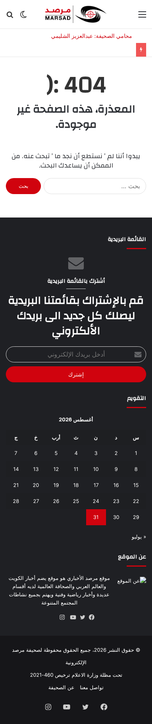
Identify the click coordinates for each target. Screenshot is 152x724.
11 (76, 469)
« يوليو (139, 536)
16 (116, 485)
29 (136, 517)
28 (16, 501)
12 (56, 469)
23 (116, 501)
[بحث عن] (10, 17)
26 (56, 501)
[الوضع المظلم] (23, 17)
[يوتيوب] (71, 617)
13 (36, 469)
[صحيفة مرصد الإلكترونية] (76, 14)
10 (96, 469)
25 (76, 501)
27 (36, 501)
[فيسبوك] (90, 617)
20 (36, 485)
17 (96, 485)
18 (76, 485)
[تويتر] (80, 617)
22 (136, 501)
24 (96, 501)
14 (16, 469)
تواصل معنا (92, 687)
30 (116, 517)
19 (56, 485)
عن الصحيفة (61, 687)
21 (16, 485)
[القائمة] (142, 17)
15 (136, 485)
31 (96, 517)
